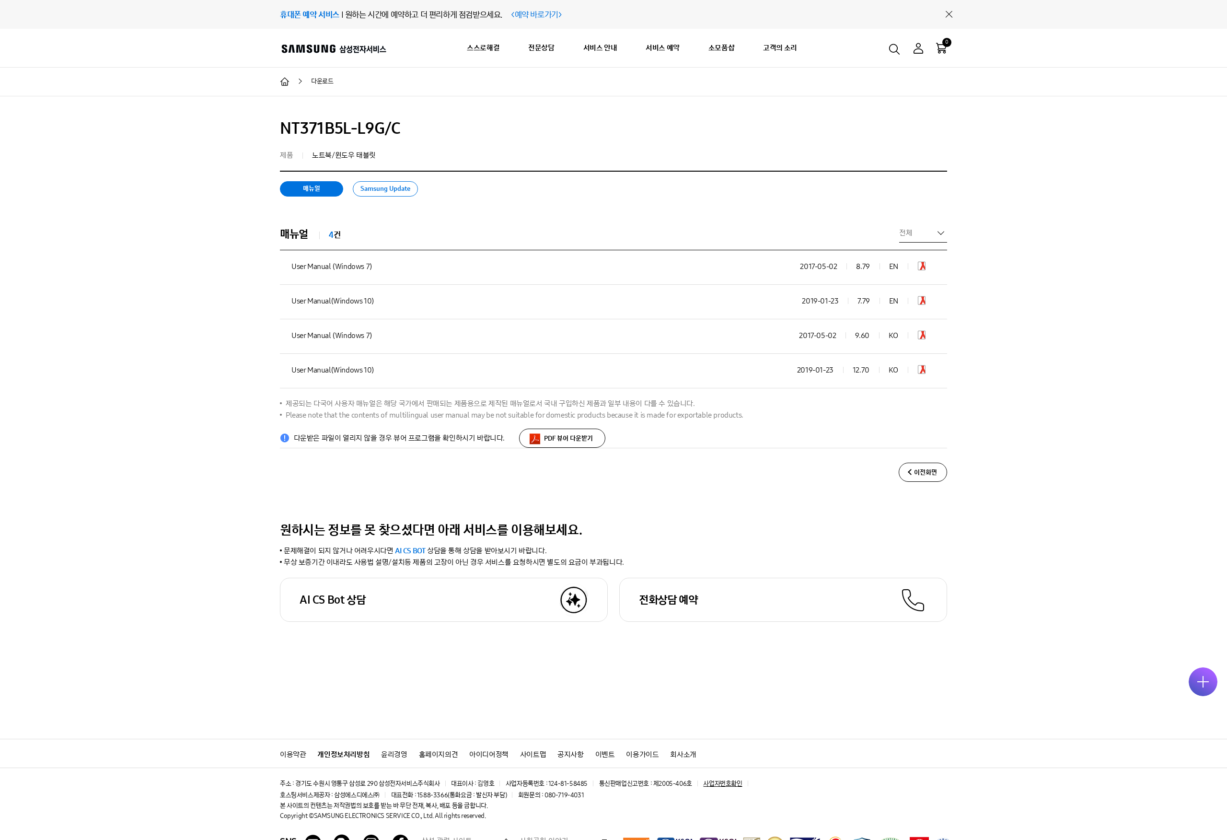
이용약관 (293, 754)
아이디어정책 (489, 754)
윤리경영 (394, 754)
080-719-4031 (564, 795)
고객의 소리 (780, 47)
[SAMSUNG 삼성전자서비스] (333, 48)
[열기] (1203, 681)
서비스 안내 (600, 47)
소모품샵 (721, 47)
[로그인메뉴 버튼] (918, 49)
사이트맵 (533, 754)
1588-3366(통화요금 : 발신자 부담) (462, 795)
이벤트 (605, 754)
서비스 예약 (663, 47)
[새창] (921, 267)
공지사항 (570, 754)
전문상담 (541, 47)
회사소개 (683, 754)
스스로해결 (483, 47)
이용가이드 (642, 754)
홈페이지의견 (438, 754)
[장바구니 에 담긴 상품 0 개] (941, 48)
